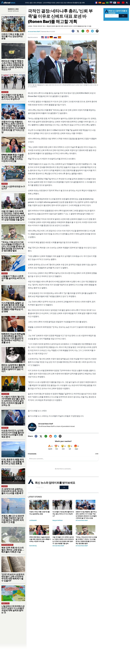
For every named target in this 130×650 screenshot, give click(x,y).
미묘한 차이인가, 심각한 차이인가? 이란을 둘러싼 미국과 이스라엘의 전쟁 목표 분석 (12, 433)
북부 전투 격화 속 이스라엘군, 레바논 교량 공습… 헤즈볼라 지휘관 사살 (12, 549)
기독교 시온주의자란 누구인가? (13, 187)
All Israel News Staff (34, 31)
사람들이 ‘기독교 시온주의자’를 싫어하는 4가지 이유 (13, 278)
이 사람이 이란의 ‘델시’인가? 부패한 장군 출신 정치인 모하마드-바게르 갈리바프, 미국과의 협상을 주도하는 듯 (13, 400)
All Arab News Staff (58, 545)
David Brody (33, 545)
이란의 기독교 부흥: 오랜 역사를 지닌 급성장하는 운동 (12, 36)
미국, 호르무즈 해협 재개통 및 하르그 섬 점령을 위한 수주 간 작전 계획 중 (12, 461)
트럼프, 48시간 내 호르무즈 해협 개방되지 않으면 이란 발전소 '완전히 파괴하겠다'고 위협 (12, 518)
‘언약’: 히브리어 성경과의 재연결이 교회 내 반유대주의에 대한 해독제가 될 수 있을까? (12, 577)
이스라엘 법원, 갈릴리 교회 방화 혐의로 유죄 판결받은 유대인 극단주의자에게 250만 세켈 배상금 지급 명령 (13, 307)
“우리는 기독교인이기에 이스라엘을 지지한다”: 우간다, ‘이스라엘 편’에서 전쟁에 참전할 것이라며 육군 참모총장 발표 (13, 246)
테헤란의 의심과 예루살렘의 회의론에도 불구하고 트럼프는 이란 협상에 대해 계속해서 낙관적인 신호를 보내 (13, 338)
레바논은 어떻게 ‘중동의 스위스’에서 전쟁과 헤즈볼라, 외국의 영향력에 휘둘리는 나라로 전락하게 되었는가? (12, 65)
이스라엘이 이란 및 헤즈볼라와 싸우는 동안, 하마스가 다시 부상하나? (12, 96)
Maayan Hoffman (58, 520)
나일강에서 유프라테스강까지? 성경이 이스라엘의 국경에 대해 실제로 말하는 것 (13, 609)
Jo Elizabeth (33, 520)
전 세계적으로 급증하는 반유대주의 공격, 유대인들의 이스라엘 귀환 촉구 (12, 491)
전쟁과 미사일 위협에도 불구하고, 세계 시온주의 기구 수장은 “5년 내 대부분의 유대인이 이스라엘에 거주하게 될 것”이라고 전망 (13, 126)
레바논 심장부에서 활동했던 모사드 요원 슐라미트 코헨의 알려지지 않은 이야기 (13, 368)
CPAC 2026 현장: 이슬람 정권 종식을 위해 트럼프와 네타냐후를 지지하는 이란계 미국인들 (12, 157)
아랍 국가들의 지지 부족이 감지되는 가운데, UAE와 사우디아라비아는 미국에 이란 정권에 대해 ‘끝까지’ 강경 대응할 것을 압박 (13, 215)
